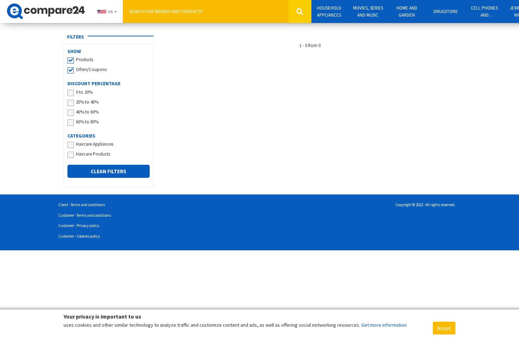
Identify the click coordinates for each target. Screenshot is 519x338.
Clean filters (108, 171)
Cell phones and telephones (484, 11)
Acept (444, 328)
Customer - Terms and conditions (84, 215)
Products (84, 60)
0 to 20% (84, 92)
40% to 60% (87, 112)
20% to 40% (87, 102)
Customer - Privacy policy (78, 225)
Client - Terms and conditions (81, 204)
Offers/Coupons (91, 69)
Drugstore (446, 11)
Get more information (384, 325)
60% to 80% (87, 122)
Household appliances (329, 11)
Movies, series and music (368, 11)
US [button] (110, 12)
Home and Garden (406, 11)
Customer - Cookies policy (79, 236)
